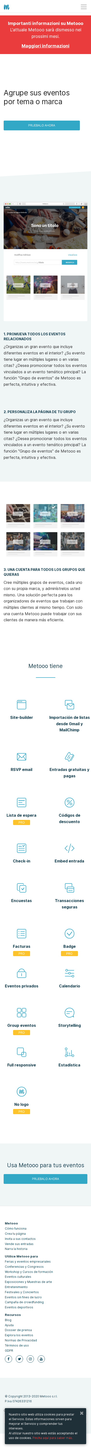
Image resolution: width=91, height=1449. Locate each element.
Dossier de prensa (18, 1330)
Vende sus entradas (19, 1244)
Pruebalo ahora (41, 125)
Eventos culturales (18, 1277)
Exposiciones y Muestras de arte (28, 1282)
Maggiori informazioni (45, 45)
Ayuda (9, 1325)
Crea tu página (15, 1233)
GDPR (9, 1350)
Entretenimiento (16, 1287)
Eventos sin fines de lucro (23, 1297)
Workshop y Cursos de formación (29, 1272)
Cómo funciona (15, 1228)
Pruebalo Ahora (45, 1179)
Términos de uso (17, 1345)
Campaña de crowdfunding (24, 1302)
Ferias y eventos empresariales (28, 1261)
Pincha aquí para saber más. (53, 1438)
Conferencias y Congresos (24, 1266)
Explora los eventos (19, 1335)
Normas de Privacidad (21, 1340)
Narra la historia (16, 1249)
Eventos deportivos (19, 1307)
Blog (8, 1320)
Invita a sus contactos (20, 1239)
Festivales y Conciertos (22, 1292)
